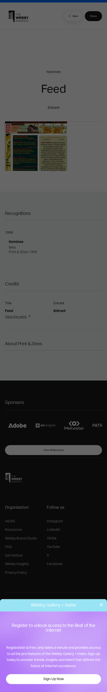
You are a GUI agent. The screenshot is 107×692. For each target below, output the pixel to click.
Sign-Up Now (53, 679)
